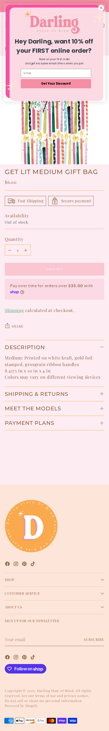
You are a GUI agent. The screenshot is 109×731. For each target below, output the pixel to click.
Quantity (14, 239)
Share (17, 326)
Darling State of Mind (55, 690)
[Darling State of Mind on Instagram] (16, 564)
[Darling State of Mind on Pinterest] (25, 564)
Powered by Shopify (21, 705)
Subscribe (94, 639)
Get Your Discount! (56, 83)
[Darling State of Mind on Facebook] (8, 564)
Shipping (14, 310)
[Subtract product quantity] (10, 250)
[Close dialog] (101, 8)
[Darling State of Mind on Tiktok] (33, 564)
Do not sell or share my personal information (43, 700)
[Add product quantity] (25, 250)
